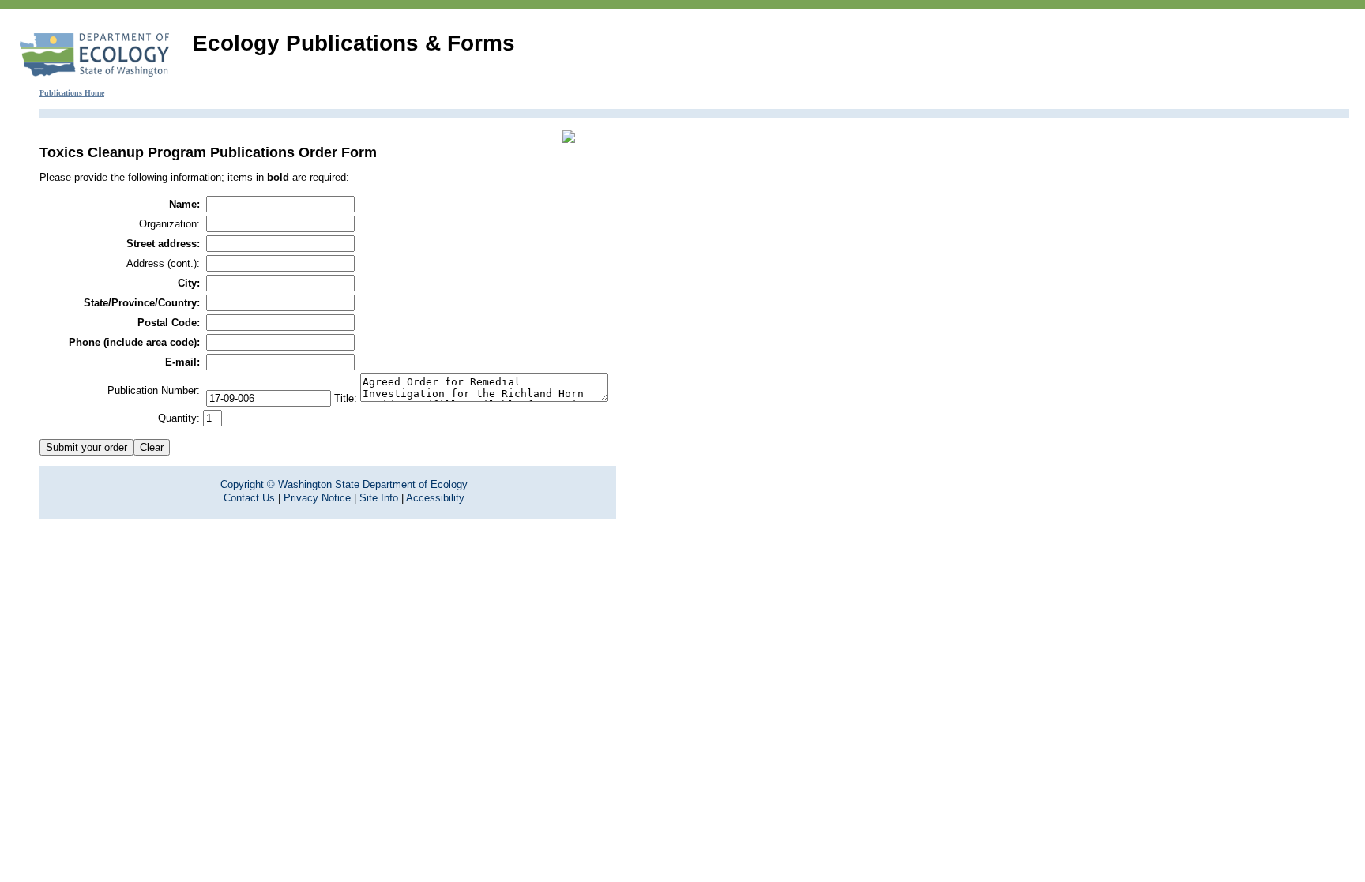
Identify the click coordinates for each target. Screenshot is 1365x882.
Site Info (378, 498)
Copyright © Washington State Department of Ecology (344, 484)
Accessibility (435, 498)
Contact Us (249, 498)
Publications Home (71, 92)
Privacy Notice (317, 498)
